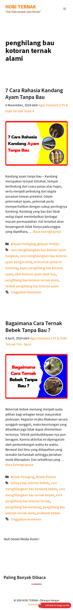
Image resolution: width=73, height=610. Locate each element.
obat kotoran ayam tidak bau (35, 274)
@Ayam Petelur (48, 244)
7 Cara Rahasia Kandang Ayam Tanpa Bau (34, 93)
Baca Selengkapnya (47, 231)
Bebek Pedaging (22, 477)
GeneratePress (36, 604)
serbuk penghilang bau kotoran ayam (32, 286)
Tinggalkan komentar (26, 292)
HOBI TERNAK (20, 6)
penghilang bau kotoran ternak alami (31, 280)
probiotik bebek (48, 513)
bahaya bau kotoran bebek (30, 483)
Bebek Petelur (46, 477)
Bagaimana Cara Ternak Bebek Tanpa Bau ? (33, 326)
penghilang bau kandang (23, 507)
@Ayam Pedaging (23, 244)
